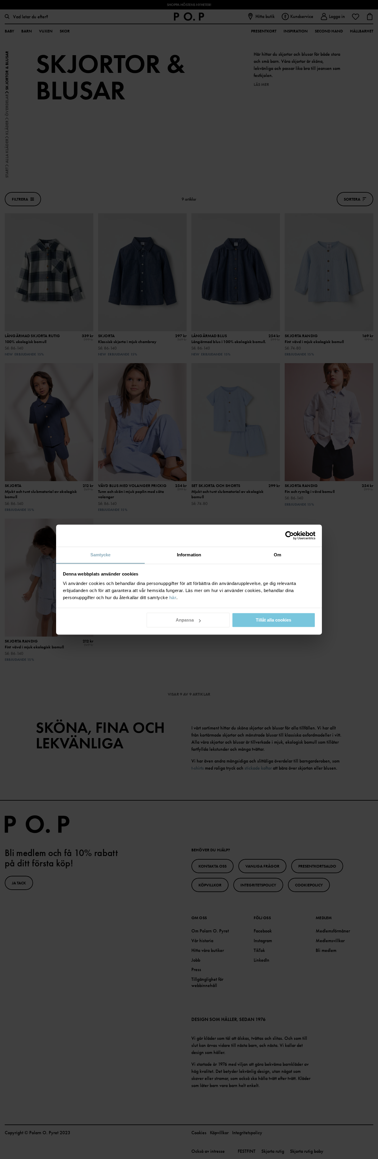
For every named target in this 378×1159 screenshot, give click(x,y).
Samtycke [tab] (100, 554)
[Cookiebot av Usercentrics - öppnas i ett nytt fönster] (289, 535)
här (173, 597)
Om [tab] (277, 554)
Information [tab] (189, 554)
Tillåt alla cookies (273, 619)
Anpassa (185, 619)
